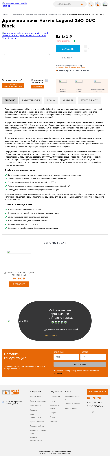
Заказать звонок (97, 392)
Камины (33, 410)
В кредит (68, 57)
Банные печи (17, 14)
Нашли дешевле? (63, 41)
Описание (10, 100)
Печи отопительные (38, 401)
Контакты (53, 422)
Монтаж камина (71, 408)
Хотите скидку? (89, 100)
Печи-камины (35, 406)
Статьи (52, 417)
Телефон (84, 352)
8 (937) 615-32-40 (95, 406)
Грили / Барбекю (37, 422)
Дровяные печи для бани (35, 14)
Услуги (52, 401)
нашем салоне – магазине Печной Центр (71, 67)
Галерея (53, 413)
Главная (5, 14)
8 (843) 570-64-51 (95, 402)
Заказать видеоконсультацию (13, 85)
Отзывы (51, 100)
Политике (58, 373)
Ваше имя (59, 352)
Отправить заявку (79, 364)
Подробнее (37, 87)
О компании (55, 397)
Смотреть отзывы (51, 336)
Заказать (68, 48)
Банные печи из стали (57, 14)
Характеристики (31, 100)
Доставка (68, 100)
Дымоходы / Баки (37, 426)
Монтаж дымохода (72, 404)
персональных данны (55, 451)
